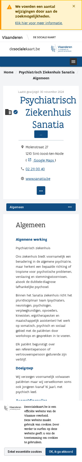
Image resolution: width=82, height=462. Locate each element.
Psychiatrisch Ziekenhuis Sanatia (47, 72)
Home (8, 72)
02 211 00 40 (35, 169)
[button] (41, 62)
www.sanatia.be (38, 178)
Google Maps (41, 160)
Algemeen (41, 78)
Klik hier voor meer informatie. (38, 23)
